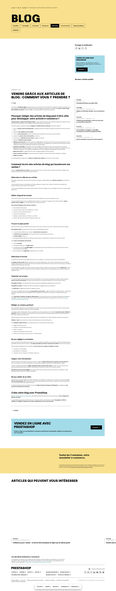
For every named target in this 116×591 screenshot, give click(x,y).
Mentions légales (15, 580)
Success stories (65, 25)
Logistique (16, 30)
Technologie (25, 25)
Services (55, 586)
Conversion (35, 25)
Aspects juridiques (78, 25)
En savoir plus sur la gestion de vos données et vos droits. (81, 467)
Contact (29, 572)
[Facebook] (76, 48)
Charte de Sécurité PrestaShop (18, 581)
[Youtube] (97, 572)
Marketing (55, 25)
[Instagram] (88, 572)
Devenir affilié (50, 574)
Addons (47, 586)
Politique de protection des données (35, 580)
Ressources (74, 586)
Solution (39, 586)
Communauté (64, 586)
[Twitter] (82, 48)
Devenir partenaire (51, 572)
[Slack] (103, 572)
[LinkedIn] (79, 48)
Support (37, 572)
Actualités (15, 25)
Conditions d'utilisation (50, 580)
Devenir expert (64, 572)
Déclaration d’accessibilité (63, 580)
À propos (14, 572)
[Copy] (85, 48)
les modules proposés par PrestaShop (22, 396)
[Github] (100, 572)
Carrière (22, 572)
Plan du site (23, 580)
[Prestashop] (17, 3)
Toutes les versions (63, 574)
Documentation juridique (18, 574)
